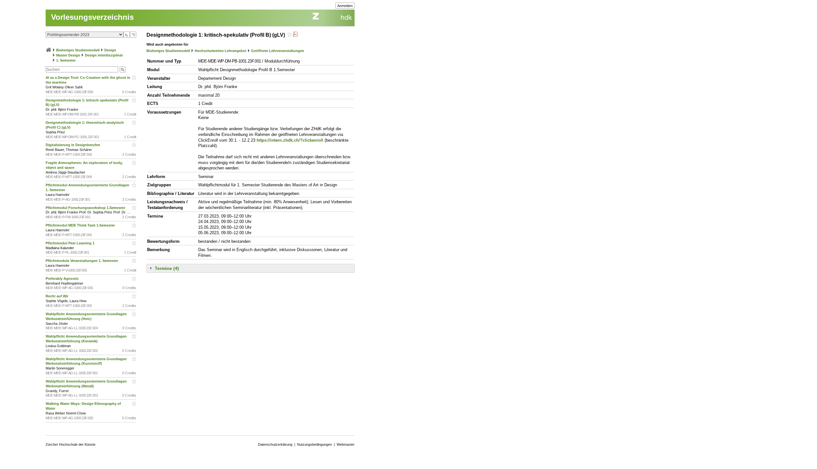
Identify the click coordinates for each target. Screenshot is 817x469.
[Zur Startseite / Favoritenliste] (48, 50)
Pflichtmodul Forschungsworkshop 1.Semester (86, 208)
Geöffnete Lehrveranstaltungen (277, 51)
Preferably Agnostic (63, 278)
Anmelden (345, 6)
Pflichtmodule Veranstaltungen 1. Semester (82, 261)
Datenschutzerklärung (275, 444)
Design (110, 50)
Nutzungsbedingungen (314, 444)
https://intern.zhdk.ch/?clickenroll (290, 140)
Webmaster (346, 444)
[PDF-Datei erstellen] (295, 35)
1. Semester (66, 60)
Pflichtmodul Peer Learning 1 (70, 243)
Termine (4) (167, 268)
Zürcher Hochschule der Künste (70, 444)
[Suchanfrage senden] (122, 69)
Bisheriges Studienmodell (78, 50)
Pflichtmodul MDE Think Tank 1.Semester (81, 225)
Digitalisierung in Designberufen (73, 145)
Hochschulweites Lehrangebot (220, 51)
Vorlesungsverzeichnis (92, 17)
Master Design (68, 55)
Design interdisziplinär (104, 55)
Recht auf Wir (57, 296)
